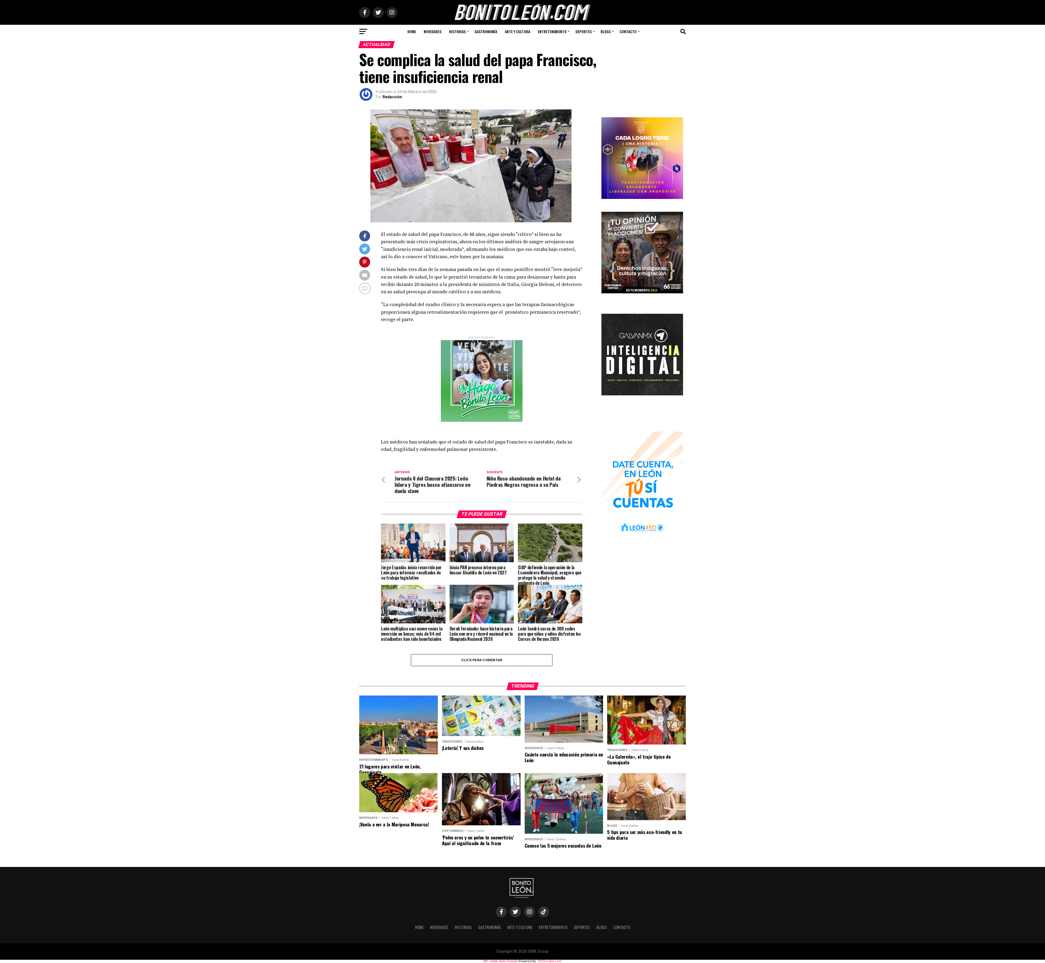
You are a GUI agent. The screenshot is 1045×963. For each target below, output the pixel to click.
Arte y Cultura (517, 31)
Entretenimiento (552, 31)
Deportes (584, 31)
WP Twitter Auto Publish (500, 961)
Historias (457, 31)
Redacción (392, 97)
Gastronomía (486, 31)
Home (411, 31)
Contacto (628, 31)
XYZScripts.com (550, 961)
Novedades (432, 31)
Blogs (606, 31)
